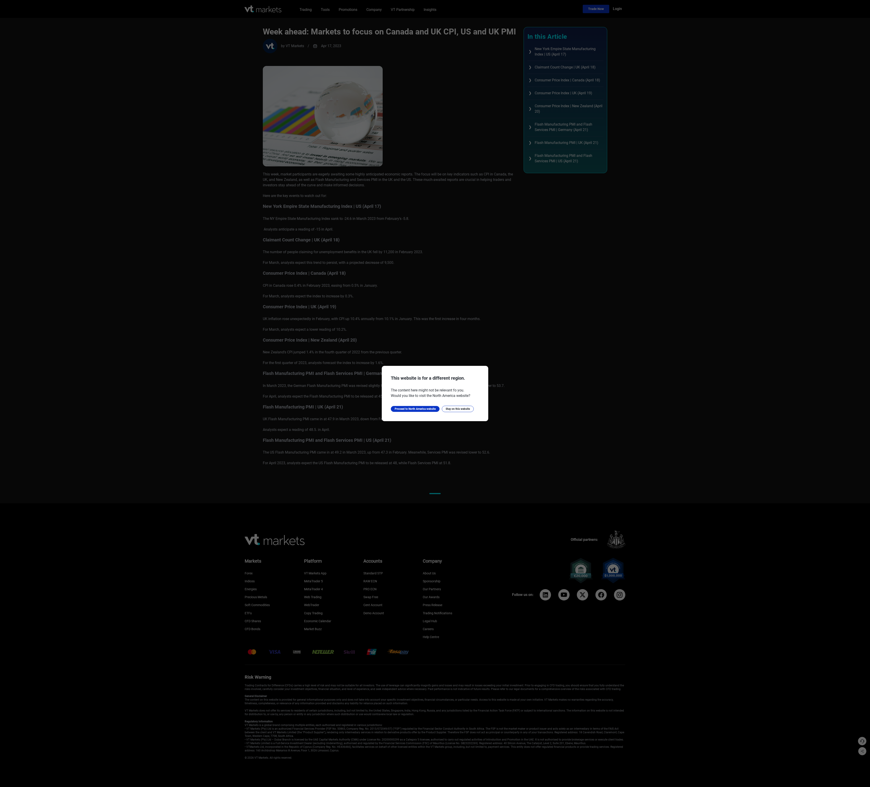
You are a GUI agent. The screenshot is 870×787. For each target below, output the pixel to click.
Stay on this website (458, 409)
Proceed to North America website (415, 409)
